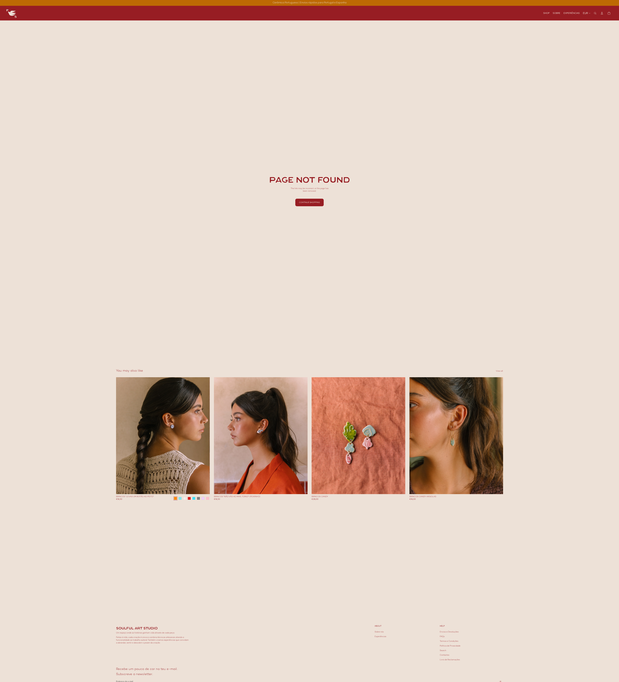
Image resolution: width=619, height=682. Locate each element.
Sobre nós (379, 632)
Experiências (380, 637)
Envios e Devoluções (449, 632)
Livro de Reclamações (450, 660)
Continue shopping (309, 202)
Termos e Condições (449, 641)
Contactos (444, 655)
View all (499, 371)
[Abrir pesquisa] (595, 13)
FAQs (442, 637)
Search (443, 651)
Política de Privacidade (450, 646)
